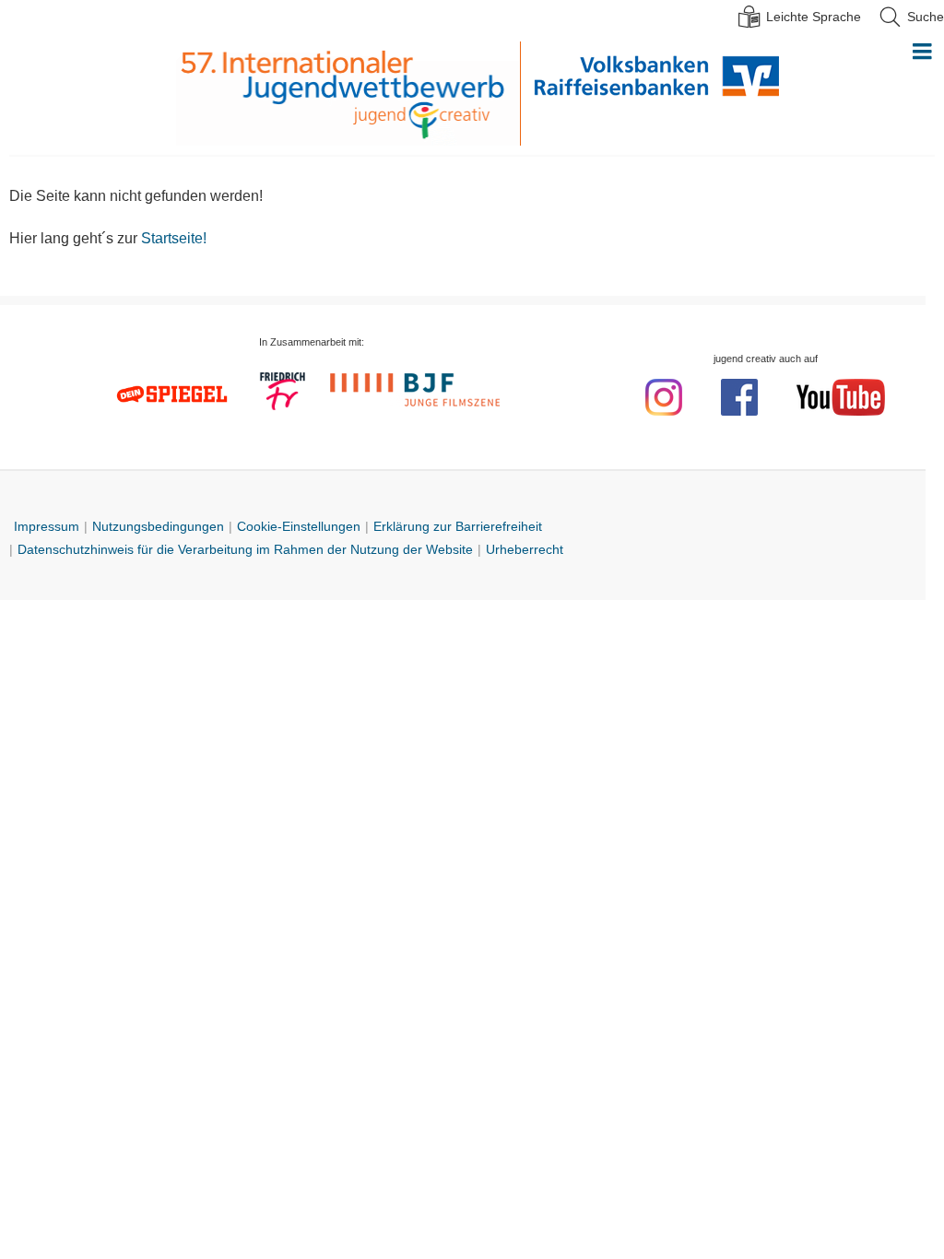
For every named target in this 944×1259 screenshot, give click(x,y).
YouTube (840, 397)
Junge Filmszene (417, 388)
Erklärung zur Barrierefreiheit (457, 526)
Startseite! (173, 238)
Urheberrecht (524, 549)
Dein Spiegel (174, 394)
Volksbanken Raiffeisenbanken (650, 93)
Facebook (739, 397)
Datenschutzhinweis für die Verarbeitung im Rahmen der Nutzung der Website (245, 549)
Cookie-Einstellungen (298, 526)
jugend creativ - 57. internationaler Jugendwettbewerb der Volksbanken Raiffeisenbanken (347, 93)
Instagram (663, 397)
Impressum (46, 526)
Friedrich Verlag (283, 394)
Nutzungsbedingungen (158, 526)
